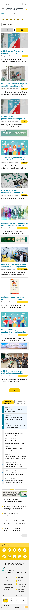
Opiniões (20, 577)
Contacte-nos (22, 581)
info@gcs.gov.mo (9, 570)
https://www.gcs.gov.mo (11, 568)
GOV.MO (6, 577)
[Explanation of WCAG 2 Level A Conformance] (26, 607)
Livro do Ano (8, 584)
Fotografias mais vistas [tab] (21, 402)
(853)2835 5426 (21, 572)
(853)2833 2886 (8, 572)
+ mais (24, 535)
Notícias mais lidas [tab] (8, 402)
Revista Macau (8, 581)
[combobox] (9, 24)
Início (3, 14)
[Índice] (2, 9)
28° (18, 4)
